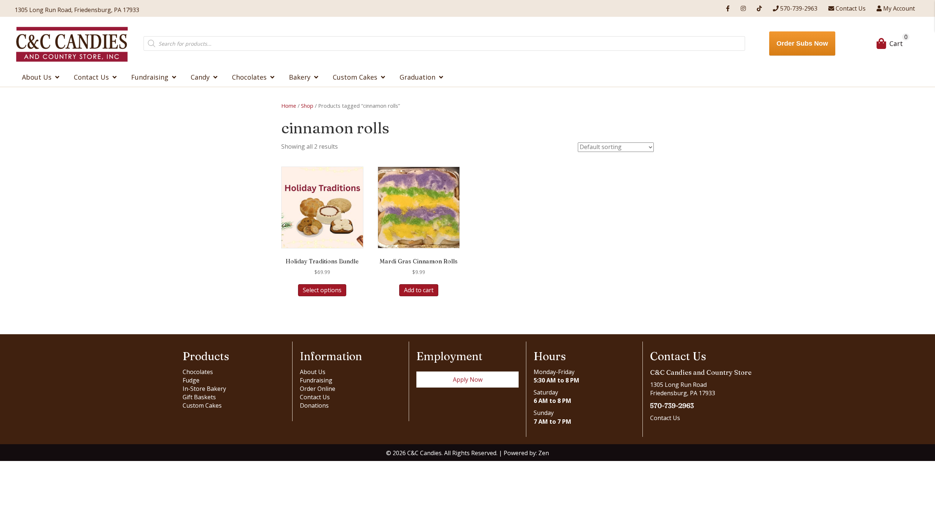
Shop (307, 105)
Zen (543, 453)
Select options (322, 290)
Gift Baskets (199, 397)
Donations (314, 405)
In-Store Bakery (204, 389)
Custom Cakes (202, 405)
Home (288, 105)
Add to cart (419, 290)
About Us (312, 372)
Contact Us (315, 397)
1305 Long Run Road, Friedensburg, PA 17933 (77, 10)
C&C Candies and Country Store (701, 372)
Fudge (191, 380)
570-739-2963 (672, 405)
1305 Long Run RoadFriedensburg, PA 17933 (682, 389)
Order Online (317, 389)
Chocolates (198, 372)
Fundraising (316, 380)
